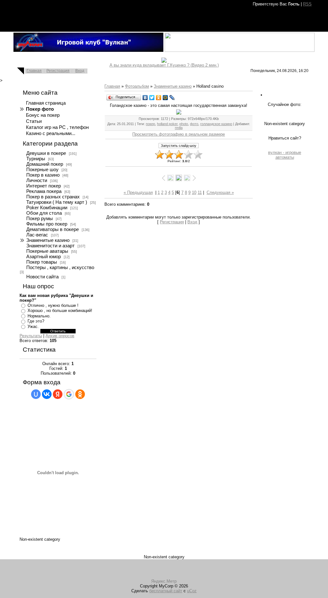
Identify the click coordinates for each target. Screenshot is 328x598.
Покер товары (41, 262)
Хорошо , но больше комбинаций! (60, 310)
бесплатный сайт (165, 590)
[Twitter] (152, 97)
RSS (307, 4)
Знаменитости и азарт (50, 245)
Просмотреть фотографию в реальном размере (178, 134)
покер (150, 124)
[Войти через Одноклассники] (80, 394)
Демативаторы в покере (52, 229)
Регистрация (58, 70)
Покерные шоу (42, 169)
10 (194, 192)
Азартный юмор (43, 256)
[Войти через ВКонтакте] (47, 394)
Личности (36, 180)
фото (194, 124)
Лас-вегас (37, 234)
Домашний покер (44, 164)
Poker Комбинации (46, 207)
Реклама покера (44, 191)
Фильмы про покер (46, 224)
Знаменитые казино (48, 240)
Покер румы (39, 218)
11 (200, 192)
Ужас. (33, 326)
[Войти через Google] (69, 394)
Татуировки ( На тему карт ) (56, 202)
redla (179, 128)
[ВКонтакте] (145, 97)
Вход (79, 70)
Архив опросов (59, 335)
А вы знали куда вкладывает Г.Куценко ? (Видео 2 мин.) (164, 65)
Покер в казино (43, 175)
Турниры (35, 158)
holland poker (167, 124)
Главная (34, 70)
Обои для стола (44, 213)
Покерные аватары (47, 251)
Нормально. (39, 316)
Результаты (31, 335)
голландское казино (216, 124)
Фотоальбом (137, 86)
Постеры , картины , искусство (60, 267)
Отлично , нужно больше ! (53, 305)
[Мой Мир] (165, 97)
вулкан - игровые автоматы (284, 155)
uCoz (192, 590)
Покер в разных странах (53, 196)
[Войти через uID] (36, 394)
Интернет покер (43, 185)
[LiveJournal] (172, 97)
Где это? (36, 321)
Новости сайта (42, 276)
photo (183, 124)
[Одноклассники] (158, 97)
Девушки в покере (46, 153)
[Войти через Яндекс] (57, 394)
